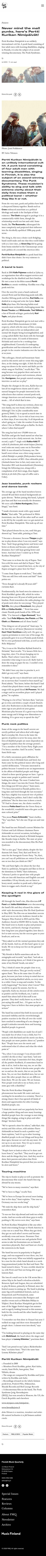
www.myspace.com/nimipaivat (16, 1403)
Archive (6, 1524)
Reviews (6, 1503)
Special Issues (10, 1494)
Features (7, 1499)
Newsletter (8, 1519)
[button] (42, 5)
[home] (4, 5)
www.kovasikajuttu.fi (11, 1407)
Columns (7, 1508)
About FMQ (9, 1514)
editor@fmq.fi (6, 1480)
